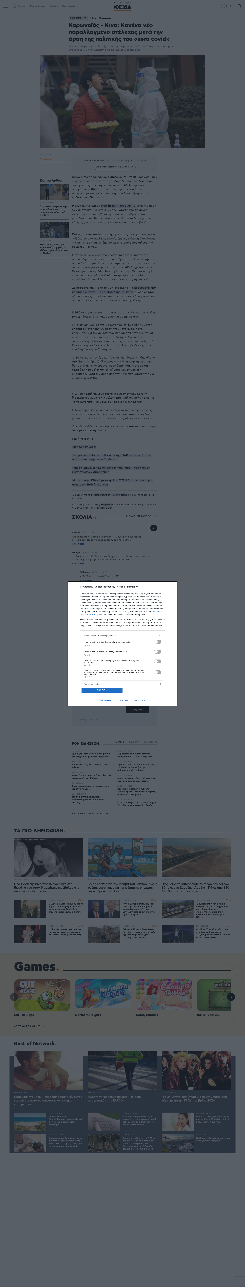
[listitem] (122, 635)
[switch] (157, 642)
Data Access (122, 700)
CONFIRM (102, 690)
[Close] (171, 587)
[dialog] (122, 643)
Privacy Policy (138, 700)
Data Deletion (106, 700)
